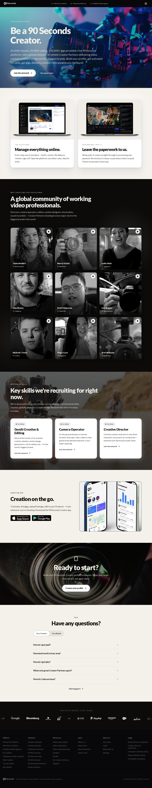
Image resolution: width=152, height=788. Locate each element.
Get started (7, 767)
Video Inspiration (59, 746)
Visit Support (75, 689)
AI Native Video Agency (12, 749)
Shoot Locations (34, 767)
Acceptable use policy (136, 759)
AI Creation (7, 753)
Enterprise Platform (10, 742)
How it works (8, 760)
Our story (106, 742)
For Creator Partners (61, 760)
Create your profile (74, 588)
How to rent (82, 753)
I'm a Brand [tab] (56, 633)
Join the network (21, 73)
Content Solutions (35, 742)
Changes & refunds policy (138, 751)
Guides (55, 756)
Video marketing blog (61, 749)
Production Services (36, 749)
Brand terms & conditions (138, 742)
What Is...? (82, 742)
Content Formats (34, 746)
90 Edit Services (34, 760)
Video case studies (60, 742)
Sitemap (106, 753)
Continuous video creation (13, 756)
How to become (84, 749)
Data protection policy (136, 755)
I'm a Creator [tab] (41, 633)
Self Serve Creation (10, 746)
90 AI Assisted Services (37, 763)
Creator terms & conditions (134, 747)
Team (105, 746)
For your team (8, 763)
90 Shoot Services (35, 756)
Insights (56, 753)
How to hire (82, 746)
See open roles (46, 73)
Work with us (108, 749)
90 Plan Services (34, 753)
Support (56, 763)
